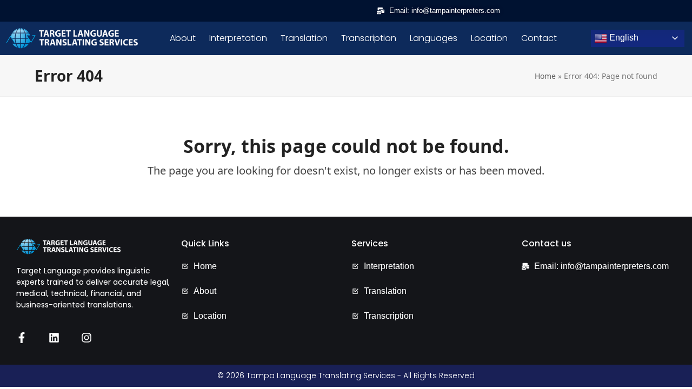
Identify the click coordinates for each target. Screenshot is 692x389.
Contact (539, 38)
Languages (433, 38)
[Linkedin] (54, 337)
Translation (304, 38)
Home (545, 76)
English (622, 37)
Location (489, 38)
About (183, 38)
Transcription (368, 38)
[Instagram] (86, 337)
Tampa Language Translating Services (321, 375)
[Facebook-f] (21, 337)
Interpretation (238, 38)
